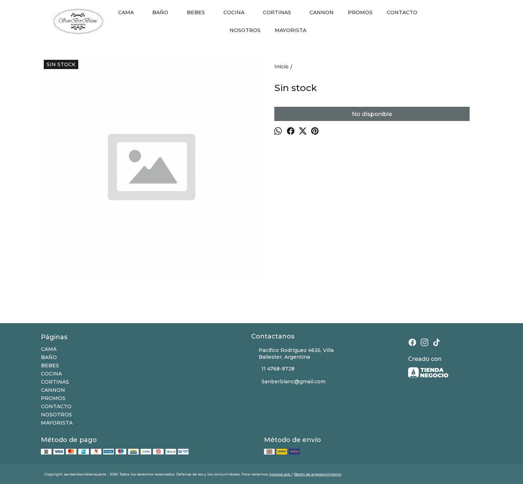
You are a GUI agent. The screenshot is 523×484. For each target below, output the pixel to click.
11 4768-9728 (278, 368)
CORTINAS (277, 12)
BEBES (196, 12)
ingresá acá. (280, 474)
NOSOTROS (244, 30)
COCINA (233, 12)
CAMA (126, 12)
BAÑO (160, 12)
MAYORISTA (290, 30)
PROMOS (360, 12)
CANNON (322, 12)
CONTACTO (402, 12)
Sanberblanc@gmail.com (294, 381)
